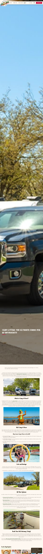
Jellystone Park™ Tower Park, (22, 373)
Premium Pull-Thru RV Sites (8, 497)
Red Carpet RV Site (6, 500)
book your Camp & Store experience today (13, 538)
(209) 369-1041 (27, 0)
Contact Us (21, 0)
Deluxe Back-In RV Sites (7, 503)
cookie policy (39, 550)
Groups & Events (25, 3)
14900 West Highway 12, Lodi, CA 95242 (36, 0)
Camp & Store (14, 400)
